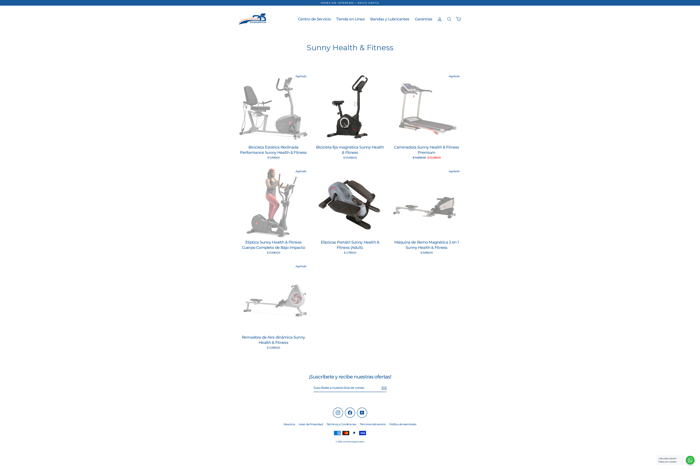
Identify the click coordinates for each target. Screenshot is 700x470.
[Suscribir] (384, 388)
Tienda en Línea (350, 19)
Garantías (423, 19)
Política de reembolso (402, 424)
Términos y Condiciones (341, 424)
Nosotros (289, 424)
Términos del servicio (373, 424)
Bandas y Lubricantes (389, 19)
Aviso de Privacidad (311, 424)
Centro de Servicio (314, 19)
